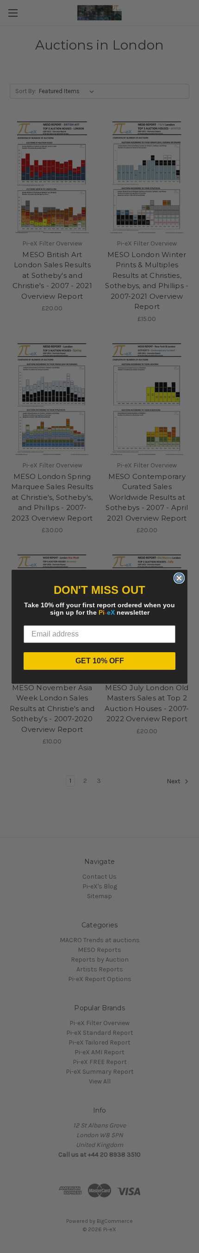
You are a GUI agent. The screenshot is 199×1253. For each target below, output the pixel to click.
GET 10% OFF (99, 661)
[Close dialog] (179, 578)
